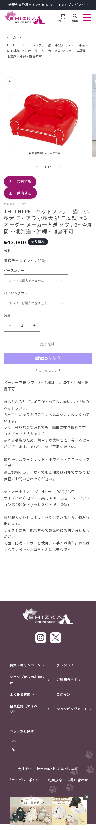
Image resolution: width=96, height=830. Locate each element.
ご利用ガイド (67, 679)
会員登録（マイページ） (25, 708)
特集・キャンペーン (25, 665)
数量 (7, 315)
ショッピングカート (72, 708)
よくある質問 (20, 694)
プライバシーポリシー (25, 779)
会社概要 (24, 768)
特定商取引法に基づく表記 (57, 768)
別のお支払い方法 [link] (48, 370)
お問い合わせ (77, 779)
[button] (75, 19)
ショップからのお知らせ (27, 679)
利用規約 (55, 779)
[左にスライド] (36, 166)
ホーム (11, 37)
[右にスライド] (59, 166)
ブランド (63, 665)
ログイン (63, 694)
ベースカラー (14, 270)
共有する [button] (24, 192)
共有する (24, 181)
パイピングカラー (17, 293)
